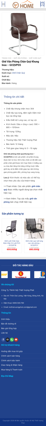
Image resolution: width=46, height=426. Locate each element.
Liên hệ (4, 333)
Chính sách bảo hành (10, 360)
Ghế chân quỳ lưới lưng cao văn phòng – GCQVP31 (34, 243)
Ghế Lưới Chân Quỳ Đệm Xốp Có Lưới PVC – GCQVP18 (11, 243)
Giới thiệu (5, 319)
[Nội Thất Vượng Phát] (23, 4)
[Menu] (3, 4)
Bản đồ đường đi (8, 323)
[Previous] (1, 236)
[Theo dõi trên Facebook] (3, 340)
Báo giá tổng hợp (9, 328)
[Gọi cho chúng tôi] (12, 340)
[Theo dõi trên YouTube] (16, 340)
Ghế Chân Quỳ (35, 58)
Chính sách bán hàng (10, 356)
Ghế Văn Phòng (20, 58)
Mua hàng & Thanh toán (11, 369)
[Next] (44, 236)
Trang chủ (6, 58)
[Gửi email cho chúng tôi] (8, 340)
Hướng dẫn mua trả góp (12, 351)
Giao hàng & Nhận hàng (11, 365)
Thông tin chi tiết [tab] (14, 96)
